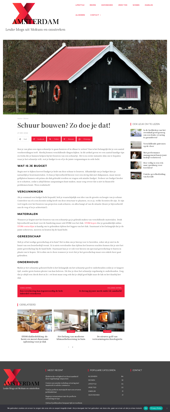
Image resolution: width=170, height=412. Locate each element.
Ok (146, 408)
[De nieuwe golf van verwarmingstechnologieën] (107, 321)
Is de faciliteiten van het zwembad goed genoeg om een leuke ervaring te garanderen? (154, 134)
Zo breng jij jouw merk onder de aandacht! (100, 291)
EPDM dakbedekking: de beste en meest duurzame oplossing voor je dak (34, 339)
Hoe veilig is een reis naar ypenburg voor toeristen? (153, 165)
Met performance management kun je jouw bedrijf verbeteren (155, 155)
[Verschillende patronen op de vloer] (136, 145)
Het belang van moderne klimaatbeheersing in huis (71, 337)
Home (19, 118)
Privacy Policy (156, 408)
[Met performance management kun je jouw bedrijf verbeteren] (136, 155)
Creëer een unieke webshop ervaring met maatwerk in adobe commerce (62, 384)
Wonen (25, 118)
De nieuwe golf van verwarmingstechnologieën (107, 337)
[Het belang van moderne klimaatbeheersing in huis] (71, 321)
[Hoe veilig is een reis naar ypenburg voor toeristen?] (136, 165)
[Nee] (167, 408)
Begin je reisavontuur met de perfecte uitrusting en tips (61, 397)
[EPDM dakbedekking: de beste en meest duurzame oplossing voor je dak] (34, 321)
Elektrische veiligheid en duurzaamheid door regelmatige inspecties (62, 377)
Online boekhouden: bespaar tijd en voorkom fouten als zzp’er (64, 404)
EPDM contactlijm (25, 226)
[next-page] (72, 347)
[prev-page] (68, 347)
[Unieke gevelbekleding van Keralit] (136, 175)
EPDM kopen (91, 223)
